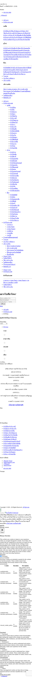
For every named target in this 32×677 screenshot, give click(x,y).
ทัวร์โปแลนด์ (14, 173)
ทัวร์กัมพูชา (19, 37)
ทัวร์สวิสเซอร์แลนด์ (9, 441)
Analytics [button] (2, 648)
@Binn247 (4, 15)
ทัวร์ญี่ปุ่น (6, 31)
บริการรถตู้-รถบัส (22, 89)
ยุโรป (8, 150)
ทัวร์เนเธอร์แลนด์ (22, 52)
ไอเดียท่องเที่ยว (7, 95)
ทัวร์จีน (11, 31)
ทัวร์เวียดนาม (19, 33)
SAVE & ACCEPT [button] (5, 674)
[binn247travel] (0, 15)
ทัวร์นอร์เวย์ (21, 70)
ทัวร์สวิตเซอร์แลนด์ (16, 50)
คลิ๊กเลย (3, 304)
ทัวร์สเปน (14, 52)
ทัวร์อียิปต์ (28, 67)
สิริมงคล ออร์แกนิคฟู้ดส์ (14, 252)
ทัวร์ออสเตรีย (26, 48)
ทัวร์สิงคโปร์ (26, 33)
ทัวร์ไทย (20, 39)
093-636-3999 (7, 12)
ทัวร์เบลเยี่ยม (14, 188)
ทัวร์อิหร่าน (13, 216)
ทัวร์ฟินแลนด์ (7, 52)
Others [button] (2, 667)
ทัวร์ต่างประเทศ (8, 22)
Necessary (5, 556)
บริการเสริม (6, 80)
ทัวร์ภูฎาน (14, 39)
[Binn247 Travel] (3, 461)
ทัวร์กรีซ (24, 56)
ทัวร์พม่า (23, 31)
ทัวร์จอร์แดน (25, 72)
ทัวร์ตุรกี (6, 70)
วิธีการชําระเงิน (8, 260)
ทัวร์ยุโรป (6, 48)
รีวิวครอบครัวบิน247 (9, 264)
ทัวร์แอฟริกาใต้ (13, 70)
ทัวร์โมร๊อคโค (14, 180)
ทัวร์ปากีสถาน (21, 74)
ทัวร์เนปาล (6, 37)
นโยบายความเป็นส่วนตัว (16, 405)
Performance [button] (3, 640)
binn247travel (7, 465)
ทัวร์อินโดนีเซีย (26, 35)
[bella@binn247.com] (3, 462)
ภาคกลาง (10, 224)
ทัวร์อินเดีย (18, 35)
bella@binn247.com (9, 462)
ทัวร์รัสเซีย (12, 48)
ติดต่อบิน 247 (7, 97)
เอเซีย (8, 105)
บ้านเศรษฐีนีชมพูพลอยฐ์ (10, 237)
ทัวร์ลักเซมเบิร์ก (13, 59)
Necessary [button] (3, 554)
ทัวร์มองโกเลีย (12, 74)
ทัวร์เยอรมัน (26, 50)
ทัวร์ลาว (6, 35)
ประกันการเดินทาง (9, 78)
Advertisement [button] (4, 657)
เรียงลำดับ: (3, 322)
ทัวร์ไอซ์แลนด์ (9, 56)
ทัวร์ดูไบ (13, 67)
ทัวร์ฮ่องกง (17, 31)
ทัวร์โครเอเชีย (13, 54)
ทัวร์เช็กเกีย (17, 56)
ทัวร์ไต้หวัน (13, 116)
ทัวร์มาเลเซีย (7, 39)
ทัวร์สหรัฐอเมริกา (15, 72)
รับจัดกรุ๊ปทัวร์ (7, 258)
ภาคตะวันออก (11, 229)
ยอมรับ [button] (2, 525)
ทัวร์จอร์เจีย (26, 39)
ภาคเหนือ (10, 233)
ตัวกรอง (5, 327)
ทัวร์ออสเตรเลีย (20, 67)
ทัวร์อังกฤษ (21, 54)
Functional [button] (3, 632)
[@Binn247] (3, 464)
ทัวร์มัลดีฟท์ (7, 67)
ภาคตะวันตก (11, 226)
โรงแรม (5, 76)
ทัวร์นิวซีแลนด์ (14, 209)
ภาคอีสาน (10, 231)
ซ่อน (1, 306)
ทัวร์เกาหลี (11, 33)
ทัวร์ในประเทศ (7, 222)
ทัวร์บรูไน (13, 37)
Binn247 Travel (8, 461)
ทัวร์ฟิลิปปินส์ (27, 37)
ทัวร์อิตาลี (19, 48)
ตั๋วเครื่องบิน (11, 93)
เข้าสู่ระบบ (26, 507)
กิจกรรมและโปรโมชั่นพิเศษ (11, 91)
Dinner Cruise (7, 256)
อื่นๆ (8, 192)
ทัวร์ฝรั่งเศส (7, 50)
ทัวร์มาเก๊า (12, 35)
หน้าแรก (6, 20)
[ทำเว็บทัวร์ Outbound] (11, 512)
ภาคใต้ (9, 235)
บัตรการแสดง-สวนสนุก (10, 89)
